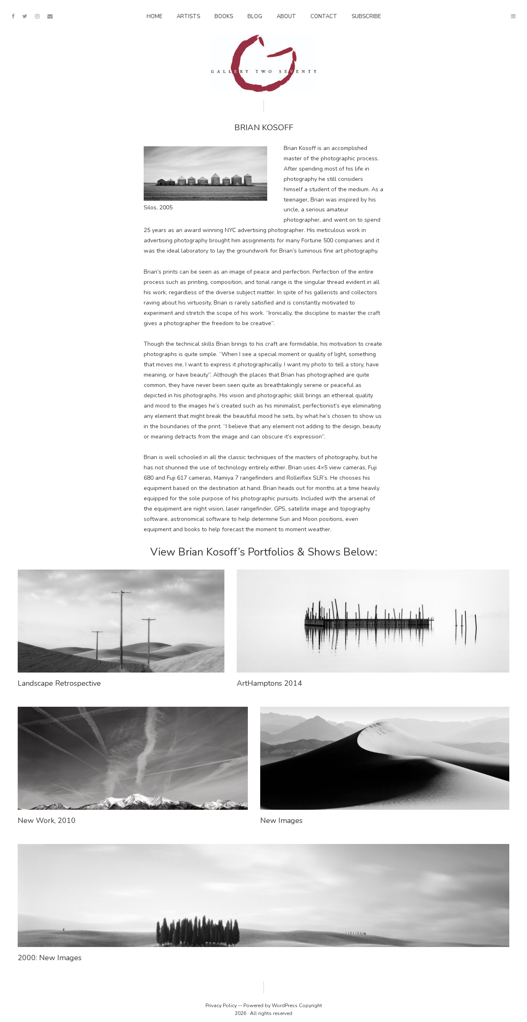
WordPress (285, 1005)
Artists (188, 16)
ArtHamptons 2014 (269, 683)
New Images (281, 820)
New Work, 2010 (47, 820)
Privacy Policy (221, 1005)
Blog (254, 16)
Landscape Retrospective (59, 683)
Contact (323, 16)
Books (224, 16)
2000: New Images (50, 958)
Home (154, 16)
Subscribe (366, 16)
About (286, 16)
